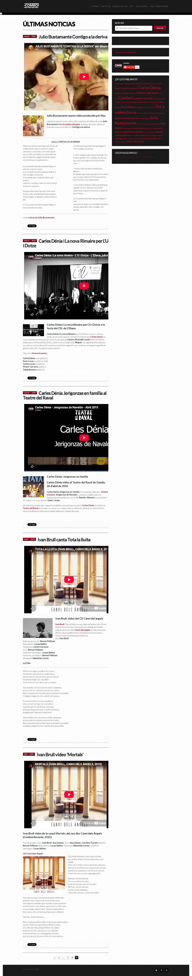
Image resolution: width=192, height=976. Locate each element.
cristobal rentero (159, 99)
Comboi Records (96, 14)
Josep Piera (144, 118)
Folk (133, 112)
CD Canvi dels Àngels (33, 853)
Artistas (106, 6)
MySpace (156, 970)
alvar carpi (129, 83)
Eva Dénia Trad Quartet (145, 107)
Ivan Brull (59, 624)
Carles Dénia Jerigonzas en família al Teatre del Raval (65, 395)
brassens (153, 84)
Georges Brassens (156, 113)
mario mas (151, 128)
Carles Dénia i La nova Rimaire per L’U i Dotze (65, 243)
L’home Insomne (39, 353)
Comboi (125, 97)
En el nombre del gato (69, 124)
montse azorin (133, 131)
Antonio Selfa (142, 83)
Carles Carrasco (129, 88)
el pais (134, 102)
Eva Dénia (128, 107)
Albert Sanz (119, 84)
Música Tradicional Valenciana (139, 135)
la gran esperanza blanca (151, 124)
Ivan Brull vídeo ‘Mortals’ (60, 754)
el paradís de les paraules (148, 102)
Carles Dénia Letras (125, 93)
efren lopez (126, 102)
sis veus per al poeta (134, 138)
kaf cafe (140, 124)
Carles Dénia (96, 337)
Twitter (167, 970)
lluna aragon (128, 128)
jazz (117, 118)
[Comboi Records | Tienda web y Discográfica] (31, 5)
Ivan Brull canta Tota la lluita (64, 539)
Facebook (161, 970)
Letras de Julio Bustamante (42, 217)
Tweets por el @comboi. (125, 52)
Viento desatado (135, 141)
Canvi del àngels (82, 630)
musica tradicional (149, 132)
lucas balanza (140, 128)
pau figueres (121, 138)
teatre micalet (150, 138)
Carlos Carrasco (147, 93)
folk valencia (142, 113)
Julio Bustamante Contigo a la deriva (73, 36)
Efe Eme (117, 102)
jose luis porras (129, 118)
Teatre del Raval (30, 508)
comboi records (143, 98)
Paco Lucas (157, 135)
